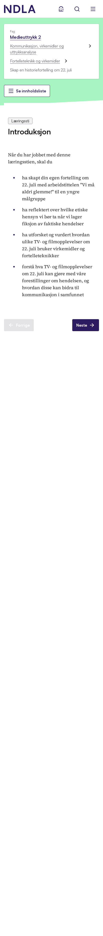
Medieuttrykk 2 (25, 37)
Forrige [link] (23, 325)
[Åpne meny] (93, 9)
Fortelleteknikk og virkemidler (35, 60)
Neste (81, 325)
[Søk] (77, 9)
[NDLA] (20, 9)
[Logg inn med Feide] (61, 9)
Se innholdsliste (31, 90)
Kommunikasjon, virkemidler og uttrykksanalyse (37, 48)
